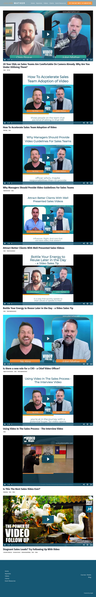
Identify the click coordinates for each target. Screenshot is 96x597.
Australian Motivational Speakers (48, 586)
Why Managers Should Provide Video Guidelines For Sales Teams (38, 187)
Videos (46, 3)
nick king (5, 130)
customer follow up (7, 552)
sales (4, 70)
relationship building (26, 552)
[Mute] (84, 59)
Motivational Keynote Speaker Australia (48, 583)
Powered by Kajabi (88, 593)
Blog (89, 577)
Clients (51, 3)
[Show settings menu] (87, 59)
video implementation (11, 311)
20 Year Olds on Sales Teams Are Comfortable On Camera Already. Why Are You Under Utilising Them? (46, 65)
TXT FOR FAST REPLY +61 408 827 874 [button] (80, 3)
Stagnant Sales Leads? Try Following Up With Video (31, 549)
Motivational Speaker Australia (48, 581)
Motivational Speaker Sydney (48, 576)
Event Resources (60, 3)
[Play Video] (5, 59)
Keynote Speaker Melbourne (48, 571)
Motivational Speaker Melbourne (48, 578)
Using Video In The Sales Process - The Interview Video (33, 428)
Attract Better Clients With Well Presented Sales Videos (33, 247)
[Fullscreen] (91, 59)
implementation (6, 190)
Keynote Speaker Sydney (48, 569)
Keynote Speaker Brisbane (48, 566)
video (14, 492)
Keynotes (39, 3)
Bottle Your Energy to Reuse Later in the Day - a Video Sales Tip (38, 308)
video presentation (11, 250)
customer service (16, 552)
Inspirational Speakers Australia (48, 588)
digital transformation (8, 371)
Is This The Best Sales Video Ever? (21, 489)
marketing (5, 492)
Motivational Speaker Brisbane (48, 574)
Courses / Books (86, 575)
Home (33, 3)
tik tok (8, 70)
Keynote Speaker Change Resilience (48, 564)
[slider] (46, 59)
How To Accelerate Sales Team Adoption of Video (30, 127)
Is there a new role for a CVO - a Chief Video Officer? (31, 368)
